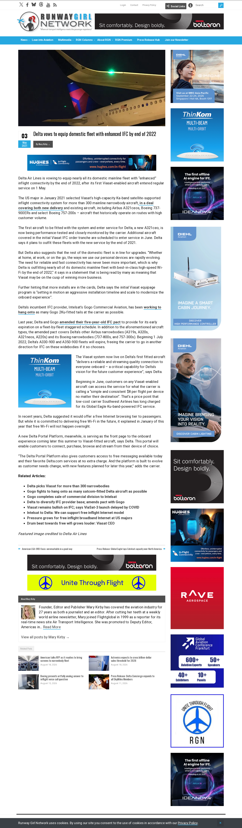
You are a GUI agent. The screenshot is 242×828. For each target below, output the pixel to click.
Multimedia (64, 39)
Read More (52, 627)
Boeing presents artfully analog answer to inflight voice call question (61, 677)
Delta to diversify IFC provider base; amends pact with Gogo (76, 502)
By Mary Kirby (43, 144)
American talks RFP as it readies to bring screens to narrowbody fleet (61, 658)
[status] (220, 823)
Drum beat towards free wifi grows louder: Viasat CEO (71, 523)
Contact (134, 5)
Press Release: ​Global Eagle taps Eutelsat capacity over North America (129, 549)
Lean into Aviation (42, 39)
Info (190, 5)
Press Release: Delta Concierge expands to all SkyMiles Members (132, 677)
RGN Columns (84, 39)
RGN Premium (123, 39)
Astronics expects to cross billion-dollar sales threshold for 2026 (131, 658)
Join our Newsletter (176, 39)
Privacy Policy (149, 5)
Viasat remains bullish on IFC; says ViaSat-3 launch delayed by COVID (83, 507)
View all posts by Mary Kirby (45, 637)
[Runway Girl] (54, 30)
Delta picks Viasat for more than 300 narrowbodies (68, 486)
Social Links (178, 6)
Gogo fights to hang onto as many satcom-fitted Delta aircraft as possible (87, 491)
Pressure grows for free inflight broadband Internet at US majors (79, 518)
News (24, 39)
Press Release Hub (148, 39)
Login (123, 5)
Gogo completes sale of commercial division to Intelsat (72, 497)
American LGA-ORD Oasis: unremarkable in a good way (47, 549)
